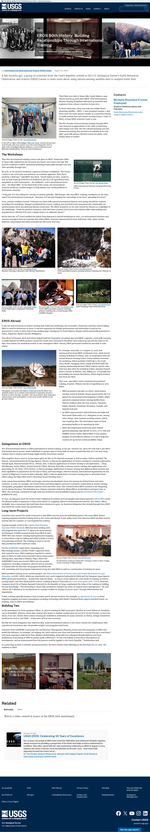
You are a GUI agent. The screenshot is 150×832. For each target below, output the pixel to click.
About (106, 9)
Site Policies (57, 788)
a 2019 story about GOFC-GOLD (85, 581)
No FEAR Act (7, 795)
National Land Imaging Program (70, 754)
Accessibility (7, 788)
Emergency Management (132, 796)
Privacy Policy (82, 788)
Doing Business (108, 795)
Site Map (105, 788)
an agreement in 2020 (87, 596)
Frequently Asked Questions (136, 5)
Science (68, 9)
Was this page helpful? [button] (129, 830)
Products (78, 9)
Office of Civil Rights (10, 802)
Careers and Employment (82, 796)
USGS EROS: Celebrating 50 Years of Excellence (54, 736)
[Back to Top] (142, 824)
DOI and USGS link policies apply (134, 789)
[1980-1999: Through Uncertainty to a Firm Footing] (56, 671)
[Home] (12, 11)
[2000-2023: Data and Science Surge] (94, 671)
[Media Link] (29, 118)
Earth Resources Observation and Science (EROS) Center (28, 71)
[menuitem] (68, 7)
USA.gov (30, 795)
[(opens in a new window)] (118, 813)
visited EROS (99, 499)
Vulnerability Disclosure (61, 795)
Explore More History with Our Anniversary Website (60, 52)
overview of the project (94, 492)
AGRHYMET (14, 548)
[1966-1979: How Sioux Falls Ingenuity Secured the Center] (19, 671)
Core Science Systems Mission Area (41, 754)
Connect (97, 9)
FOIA (29, 788)
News (88, 9)
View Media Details (29, 140)
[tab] (8, 709)
